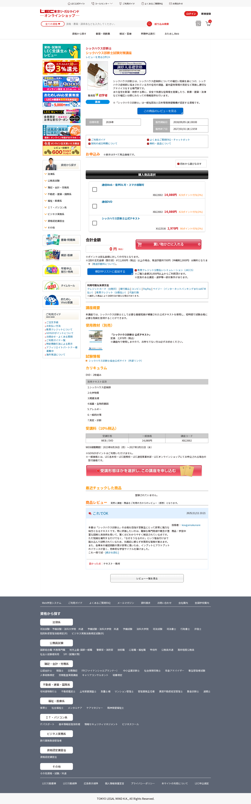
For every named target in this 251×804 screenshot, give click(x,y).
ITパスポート (47, 724)
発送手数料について (103, 264)
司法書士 (171, 629)
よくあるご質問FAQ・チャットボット (170, 139)
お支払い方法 (53, 326)
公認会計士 (46, 670)
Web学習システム (51, 602)
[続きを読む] (112, 552)
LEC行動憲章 (49, 783)
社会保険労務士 (152, 670)
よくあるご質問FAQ (154, 3)
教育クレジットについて (59, 329)
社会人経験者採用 (49, 654)
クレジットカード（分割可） (102, 288)
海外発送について (56, 354)
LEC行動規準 (70, 783)
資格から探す (79, 33)
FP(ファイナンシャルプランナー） (100, 670)
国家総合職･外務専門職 (52, 649)
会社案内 (183, 602)
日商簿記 (72, 670)
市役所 (153, 649)
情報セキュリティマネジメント (101, 724)
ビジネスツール (130, 724)
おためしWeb (172, 33)
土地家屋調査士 (88, 691)
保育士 (43, 707)
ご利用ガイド (129, 3)
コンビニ (136, 288)
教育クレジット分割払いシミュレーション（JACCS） (166, 270)
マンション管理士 (124, 691)
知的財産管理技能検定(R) (53, 633)
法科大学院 (143, 629)
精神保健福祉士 (115, 707)
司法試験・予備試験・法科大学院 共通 (61, 629)
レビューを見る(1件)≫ (98, 57)
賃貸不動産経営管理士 (171, 691)
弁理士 (197, 629)
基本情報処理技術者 (69, 724)
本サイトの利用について (175, 783)
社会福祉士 (58, 707)
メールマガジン (125, 602)
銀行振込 (125, 288)
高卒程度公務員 (186, 649)
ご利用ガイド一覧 (56, 340)
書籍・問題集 (103, 33)
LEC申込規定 (202, 783)
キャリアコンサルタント (95, 675)
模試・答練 (125, 33)
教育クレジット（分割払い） (111, 292)
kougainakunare (191, 525)
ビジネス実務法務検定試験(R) (88, 633)
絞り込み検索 (162, 24)
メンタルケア (75, 707)
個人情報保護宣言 (114, 783)
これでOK (100, 513)
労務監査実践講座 (68, 675)
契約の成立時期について (104, 143)
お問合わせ (178, 3)
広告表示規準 (91, 783)
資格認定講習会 (48, 757)
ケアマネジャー (94, 707)
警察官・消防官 (104, 649)
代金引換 (134, 292)
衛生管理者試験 (197, 670)
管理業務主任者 (146, 691)
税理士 (60, 670)
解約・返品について (160, 143)
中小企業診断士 (131, 670)
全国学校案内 (202, 602)
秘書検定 (117, 675)
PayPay (147, 288)
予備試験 (127, 629)
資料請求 (145, 602)
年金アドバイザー (174, 670)
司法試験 (157, 629)
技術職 (121, 649)
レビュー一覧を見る (147, 578)
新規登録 (206, 13)
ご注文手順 (52, 322)
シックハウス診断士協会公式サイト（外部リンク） (116, 360)
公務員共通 (167, 649)
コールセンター (102, 3)
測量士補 (105, 691)
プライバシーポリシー (143, 783)
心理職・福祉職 (137, 649)
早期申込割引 (148, 33)
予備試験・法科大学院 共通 (102, 629)
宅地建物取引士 (48, 691)
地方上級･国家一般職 (80, 649)
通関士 (207, 691)
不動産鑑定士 (68, 691)
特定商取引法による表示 (59, 343)
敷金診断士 (193, 691)
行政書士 (185, 629)
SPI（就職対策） (72, 654)
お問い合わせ (164, 602)
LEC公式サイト (78, 3)
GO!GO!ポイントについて (60, 333)
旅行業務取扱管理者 (51, 740)
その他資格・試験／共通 (53, 773)
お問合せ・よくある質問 (59, 336)
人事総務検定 (47, 675)
